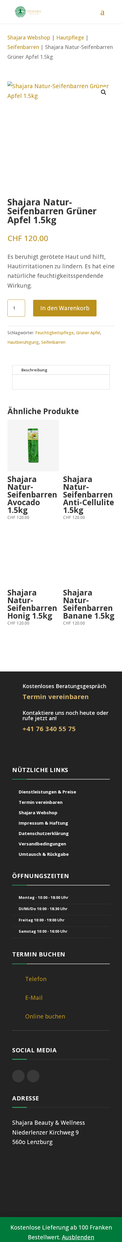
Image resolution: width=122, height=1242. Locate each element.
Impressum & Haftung (43, 823)
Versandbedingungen (42, 844)
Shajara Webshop (28, 37)
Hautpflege (70, 37)
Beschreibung (34, 370)
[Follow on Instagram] (33, 1076)
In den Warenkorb (64, 308)
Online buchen (45, 1016)
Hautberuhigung (23, 342)
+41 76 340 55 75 (49, 728)
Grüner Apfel (88, 332)
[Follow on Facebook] (18, 1076)
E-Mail (34, 998)
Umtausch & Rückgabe (44, 854)
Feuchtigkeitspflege (54, 332)
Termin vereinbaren (40, 802)
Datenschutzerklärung (44, 833)
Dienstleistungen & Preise (47, 792)
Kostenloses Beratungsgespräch (64, 686)
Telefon (35, 979)
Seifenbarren (23, 46)
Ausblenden (78, 1237)
